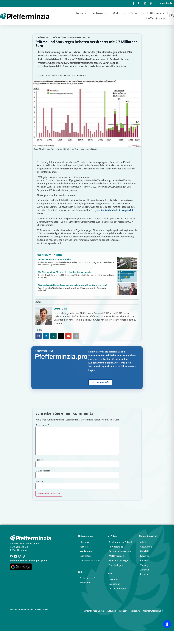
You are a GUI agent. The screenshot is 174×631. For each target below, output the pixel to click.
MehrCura (85, 582)
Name (39, 460)
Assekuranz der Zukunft (121, 542)
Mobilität (144, 551)
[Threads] (23, 556)
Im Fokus (97, 13)
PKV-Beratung (116, 546)
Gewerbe (144, 555)
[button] (38, 336)
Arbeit (143, 542)
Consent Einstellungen (93, 611)
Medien (117, 13)
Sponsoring (114, 583)
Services (136, 13)
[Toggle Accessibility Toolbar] (167, 624)
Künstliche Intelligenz (119, 560)
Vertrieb (144, 560)
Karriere (84, 546)
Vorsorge (144, 565)
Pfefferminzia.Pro (88, 578)
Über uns (155, 13)
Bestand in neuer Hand (120, 551)
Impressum (135, 611)
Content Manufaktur (90, 560)
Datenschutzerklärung (152, 611)
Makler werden (116, 555)
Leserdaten (85, 555)
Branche (144, 574)
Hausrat (82, 75)
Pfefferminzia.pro (156, 18)
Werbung (113, 579)
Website (39, 481)
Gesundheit (146, 546)
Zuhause (144, 569)
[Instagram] (19, 556)
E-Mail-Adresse (43, 471)
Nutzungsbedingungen (117, 611)
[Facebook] (11, 556)
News (79, 13)
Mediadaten (86, 551)
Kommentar (42, 425)
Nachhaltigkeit (116, 565)
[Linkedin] (15, 556)
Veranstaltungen (117, 588)
